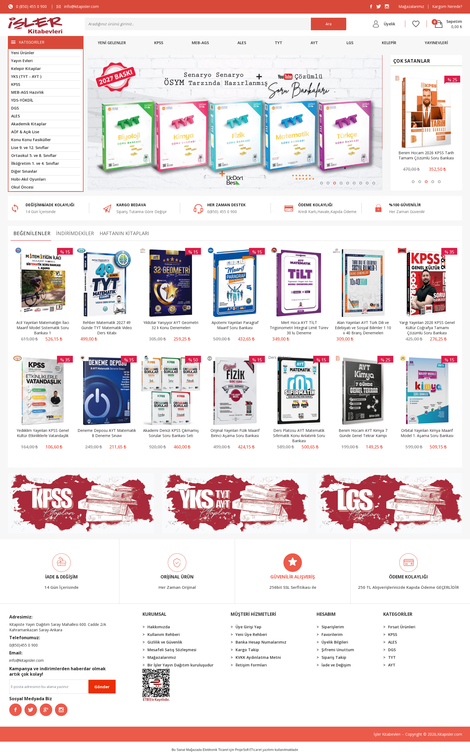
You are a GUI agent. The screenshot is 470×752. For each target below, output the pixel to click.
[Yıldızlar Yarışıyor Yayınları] (142, 251)
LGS (350, 42)
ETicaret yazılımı (261, 749)
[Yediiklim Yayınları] (17, 359)
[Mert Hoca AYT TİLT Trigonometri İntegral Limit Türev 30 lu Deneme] (299, 283)
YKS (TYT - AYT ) (26, 76)
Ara (329, 23)
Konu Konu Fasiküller (31, 139)
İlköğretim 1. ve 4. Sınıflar (35, 163)
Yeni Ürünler (22, 52)
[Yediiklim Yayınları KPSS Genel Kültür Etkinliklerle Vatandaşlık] (42, 391)
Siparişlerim (332, 626)
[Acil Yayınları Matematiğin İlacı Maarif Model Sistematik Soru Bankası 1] (42, 283)
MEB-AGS (200, 42)
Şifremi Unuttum (337, 649)
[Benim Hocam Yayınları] (337, 359)
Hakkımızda (158, 626)
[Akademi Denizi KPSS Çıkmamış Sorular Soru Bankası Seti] (170, 391)
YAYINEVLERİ (436, 42)
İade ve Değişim (336, 665)
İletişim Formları (251, 665)
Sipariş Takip (333, 657)
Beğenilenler (31, 233)
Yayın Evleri (22, 60)
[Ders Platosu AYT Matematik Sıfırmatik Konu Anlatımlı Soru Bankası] (299, 391)
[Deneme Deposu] (82, 359)
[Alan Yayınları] (336, 251)
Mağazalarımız (411, 6)
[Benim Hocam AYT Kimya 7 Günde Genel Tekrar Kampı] (363, 391)
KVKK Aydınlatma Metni (258, 657)
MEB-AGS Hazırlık (27, 92)
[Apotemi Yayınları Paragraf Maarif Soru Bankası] (235, 283)
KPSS (15, 84)
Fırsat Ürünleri (401, 626)
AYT (314, 42)
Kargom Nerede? (447, 6)
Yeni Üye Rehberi (251, 634)
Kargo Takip (247, 649)
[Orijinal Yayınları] (209, 359)
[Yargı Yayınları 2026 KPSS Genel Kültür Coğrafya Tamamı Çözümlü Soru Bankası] (427, 283)
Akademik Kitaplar (29, 123)
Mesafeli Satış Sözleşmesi (171, 649)
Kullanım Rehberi (163, 634)
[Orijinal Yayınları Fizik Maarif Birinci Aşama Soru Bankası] (235, 391)
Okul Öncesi (22, 187)
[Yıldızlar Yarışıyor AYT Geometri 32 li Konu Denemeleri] (170, 283)
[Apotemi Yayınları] (210, 251)
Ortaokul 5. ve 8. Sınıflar (34, 155)
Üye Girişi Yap (248, 626)
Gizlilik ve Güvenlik (164, 642)
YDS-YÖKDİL (22, 100)
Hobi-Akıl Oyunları (28, 179)
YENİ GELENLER (112, 42)
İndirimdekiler (75, 233)
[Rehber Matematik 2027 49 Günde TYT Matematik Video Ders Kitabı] (107, 283)
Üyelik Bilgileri (334, 642)
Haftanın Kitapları (124, 233)
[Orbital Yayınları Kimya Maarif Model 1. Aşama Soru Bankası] (427, 391)
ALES (15, 116)
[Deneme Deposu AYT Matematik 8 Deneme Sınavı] (107, 391)
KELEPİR (389, 42)
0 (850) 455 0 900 (31, 6)
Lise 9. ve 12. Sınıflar (30, 147)
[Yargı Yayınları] (402, 251)
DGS (15, 108)
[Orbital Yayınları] (403, 359)
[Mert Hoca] (274, 251)
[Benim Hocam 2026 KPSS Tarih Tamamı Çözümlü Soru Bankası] (426, 112)
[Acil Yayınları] (18, 251)
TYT (278, 42)
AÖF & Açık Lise (25, 131)
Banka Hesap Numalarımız (261, 642)
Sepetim (448, 21)
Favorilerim (332, 634)
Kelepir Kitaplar (26, 68)
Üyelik (389, 23)
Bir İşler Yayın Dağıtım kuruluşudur (180, 665)
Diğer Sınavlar (24, 171)
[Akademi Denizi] (146, 359)
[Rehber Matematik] (81, 251)
